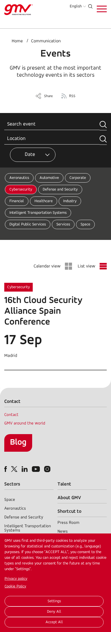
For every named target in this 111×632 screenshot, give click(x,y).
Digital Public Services (27, 224)
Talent (64, 484)
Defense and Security (60, 189)
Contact (11, 415)
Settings (54, 601)
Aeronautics (19, 178)
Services (63, 224)
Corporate (77, 178)
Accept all (54, 622)
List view (86, 266)
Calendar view (47, 266)
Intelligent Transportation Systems (38, 213)
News (62, 532)
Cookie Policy (15, 586)
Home (17, 41)
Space (85, 224)
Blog (18, 442)
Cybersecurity (20, 189)
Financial (16, 201)
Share (48, 96)
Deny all (54, 612)
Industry (70, 201)
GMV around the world (24, 423)
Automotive (49, 178)
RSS (72, 96)
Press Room (68, 523)
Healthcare (43, 201)
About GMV (69, 497)
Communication (46, 41)
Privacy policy (16, 579)
